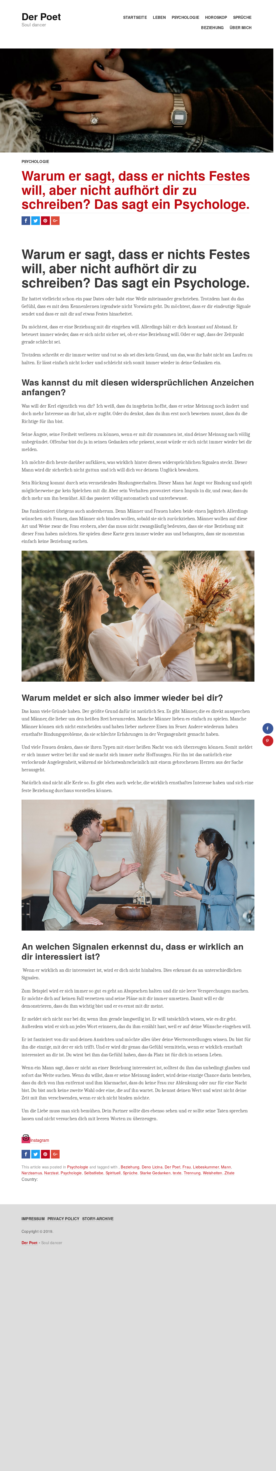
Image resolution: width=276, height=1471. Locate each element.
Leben (159, 17)
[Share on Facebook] (268, 728)
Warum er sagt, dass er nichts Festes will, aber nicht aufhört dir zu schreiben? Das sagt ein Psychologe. (136, 189)
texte (177, 1172)
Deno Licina (152, 1167)
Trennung (192, 1172)
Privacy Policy (63, 1218)
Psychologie (185, 17)
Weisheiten (212, 1172)
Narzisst (51, 1172)
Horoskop (216, 17)
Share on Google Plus (55, 220)
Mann (226, 1167)
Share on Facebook (26, 220)
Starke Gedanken (155, 1172)
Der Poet (41, 16)
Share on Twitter (35, 220)
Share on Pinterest (45, 220)
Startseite (135, 17)
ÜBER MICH (240, 27)
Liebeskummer (206, 1167)
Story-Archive (98, 1218)
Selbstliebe (93, 1172)
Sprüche (242, 17)
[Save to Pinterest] (268, 741)
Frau (186, 1167)
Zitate (229, 1172)
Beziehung (212, 27)
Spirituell (113, 1172)
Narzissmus (32, 1172)
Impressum (33, 1218)
